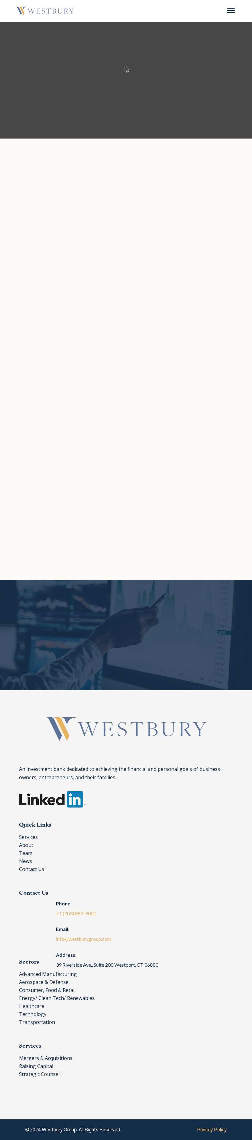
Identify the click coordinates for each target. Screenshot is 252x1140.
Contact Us (113, 656)
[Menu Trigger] (230, 10)
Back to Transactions (132, 555)
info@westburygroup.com (83, 939)
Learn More (120, 279)
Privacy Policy (212, 1129)
